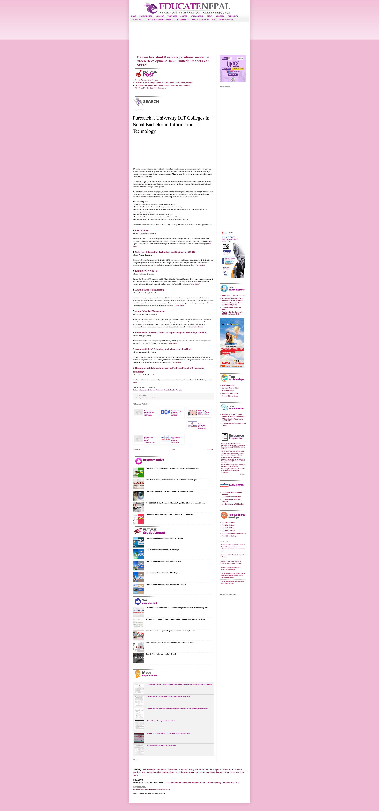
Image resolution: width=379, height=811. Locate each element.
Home (173, 449)
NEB (191, 772)
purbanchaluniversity (152, 398)
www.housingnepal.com (141, 789)
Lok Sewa (161, 769)
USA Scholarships (228, 385)
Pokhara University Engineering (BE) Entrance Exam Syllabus (233, 465)
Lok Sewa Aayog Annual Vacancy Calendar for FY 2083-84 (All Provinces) (162, 85)
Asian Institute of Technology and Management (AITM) (163, 349)
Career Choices (236, 772)
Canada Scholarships (230, 393)
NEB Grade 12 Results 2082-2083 (234, 295)
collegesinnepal (142, 398)
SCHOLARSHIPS (145, 16)
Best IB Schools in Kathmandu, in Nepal (161, 654)
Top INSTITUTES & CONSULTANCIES (159, 20)
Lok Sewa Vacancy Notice (231, 497)
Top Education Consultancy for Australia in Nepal (164, 538)
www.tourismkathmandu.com (160, 789)
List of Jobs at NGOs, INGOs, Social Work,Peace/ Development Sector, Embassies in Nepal (233, 575)
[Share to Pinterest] (146, 395)
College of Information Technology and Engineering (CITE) (165, 251)
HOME (133, 16)
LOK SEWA (160, 16)
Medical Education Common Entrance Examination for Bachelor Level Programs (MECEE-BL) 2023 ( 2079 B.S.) (233, 460)
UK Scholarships (228, 390)
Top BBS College (228, 528)
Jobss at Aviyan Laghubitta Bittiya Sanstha (161, 745)
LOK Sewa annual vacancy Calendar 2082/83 (185, 783)
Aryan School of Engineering (149, 289)
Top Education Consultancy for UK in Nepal (162, 573)
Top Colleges (181, 772)
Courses (183, 769)
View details (200, 265)
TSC (213, 20)
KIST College (142, 230)
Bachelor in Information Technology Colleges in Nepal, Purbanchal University (157, 390)
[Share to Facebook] (144, 395)
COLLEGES (220, 16)
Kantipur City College (146, 270)
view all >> (243, 474)
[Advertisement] (189, 38)
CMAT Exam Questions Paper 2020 (233, 451)
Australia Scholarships (230, 388)
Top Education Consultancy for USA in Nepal (162, 550)
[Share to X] (142, 395)
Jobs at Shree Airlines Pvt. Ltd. (146, 80)
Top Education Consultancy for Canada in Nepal (164, 561)
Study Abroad (195, 769)
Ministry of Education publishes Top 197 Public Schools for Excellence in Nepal (175, 619)
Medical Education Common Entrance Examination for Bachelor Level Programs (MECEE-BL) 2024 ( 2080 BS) (233, 446)
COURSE (183, 16)
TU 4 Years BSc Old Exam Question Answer (151, 88)
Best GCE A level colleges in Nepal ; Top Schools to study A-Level (170, 631)
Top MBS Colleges (228, 522)
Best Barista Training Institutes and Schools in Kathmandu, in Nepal (171, 480)
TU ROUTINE (136, 20)
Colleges (215, 769)
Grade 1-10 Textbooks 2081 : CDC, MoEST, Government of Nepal (168, 733)
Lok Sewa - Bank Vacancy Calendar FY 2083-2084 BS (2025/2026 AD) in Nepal (163, 82)
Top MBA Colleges (228, 525)
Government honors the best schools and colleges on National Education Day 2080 (177, 608)
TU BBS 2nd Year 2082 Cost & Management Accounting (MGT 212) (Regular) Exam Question (178, 708)
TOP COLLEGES (182, 20)
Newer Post (136, 449)
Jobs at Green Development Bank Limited (161, 721)
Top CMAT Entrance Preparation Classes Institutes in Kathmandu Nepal (172, 468)
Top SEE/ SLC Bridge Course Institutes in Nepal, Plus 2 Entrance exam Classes (175, 503)
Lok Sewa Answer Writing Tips (233, 504)
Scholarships (149, 769)
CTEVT (209, 16)
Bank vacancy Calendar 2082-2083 (224, 783)
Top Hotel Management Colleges (234, 533)
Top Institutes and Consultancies (157, 772)
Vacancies (172, 769)
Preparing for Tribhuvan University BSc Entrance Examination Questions (233, 470)
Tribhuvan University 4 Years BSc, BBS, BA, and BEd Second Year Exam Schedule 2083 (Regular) (179, 684)
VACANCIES (172, 16)
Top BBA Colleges (228, 530)
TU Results (226, 769)
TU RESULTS (233, 16)
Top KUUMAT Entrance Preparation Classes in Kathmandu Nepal (170, 514)
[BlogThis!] (140, 395)
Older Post (210, 449)
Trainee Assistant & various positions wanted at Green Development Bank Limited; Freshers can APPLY (173, 61)
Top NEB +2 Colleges (229, 536)
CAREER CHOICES (226, 20)
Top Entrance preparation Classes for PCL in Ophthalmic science (170, 491)
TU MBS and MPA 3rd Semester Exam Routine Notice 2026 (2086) (168, 696)
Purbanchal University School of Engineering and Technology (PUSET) (171, 332)
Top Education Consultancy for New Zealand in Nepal (166, 584)
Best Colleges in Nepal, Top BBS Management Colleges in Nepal (170, 642)
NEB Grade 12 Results (200, 20)
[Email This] (138, 395)
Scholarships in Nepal (230, 396)
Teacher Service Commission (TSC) (211, 772)
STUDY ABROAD (197, 16)
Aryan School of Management (150, 311)
